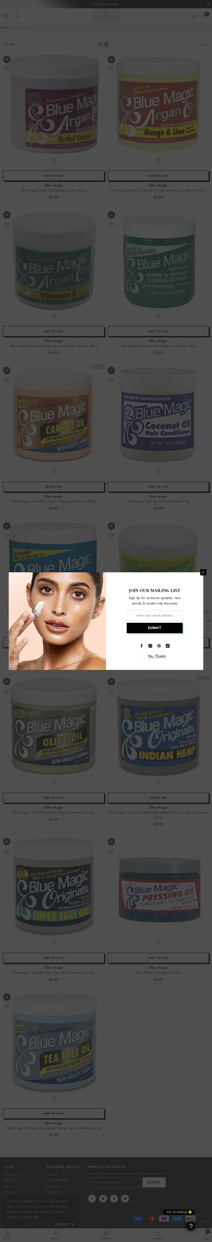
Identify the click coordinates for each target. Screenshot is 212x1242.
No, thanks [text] (157, 656)
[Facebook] (141, 645)
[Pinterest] (159, 645)
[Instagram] (150, 645)
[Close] (203, 572)
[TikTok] (167, 645)
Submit (154, 627)
